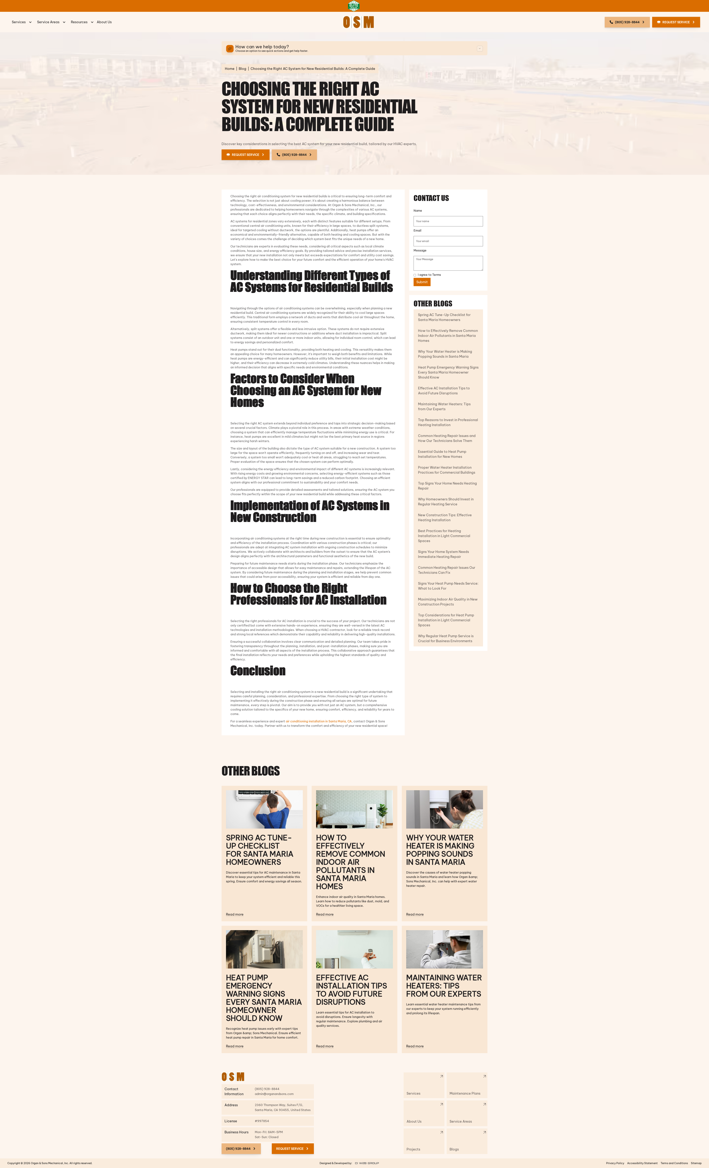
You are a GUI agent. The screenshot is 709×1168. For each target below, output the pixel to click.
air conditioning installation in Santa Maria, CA (319, 721)
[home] (358, 22)
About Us (104, 22)
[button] (21, 22)
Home (229, 69)
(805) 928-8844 (267, 1089)
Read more (235, 914)
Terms (436, 275)
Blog (242, 69)
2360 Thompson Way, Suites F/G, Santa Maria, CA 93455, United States (283, 1107)
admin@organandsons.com (274, 1094)
